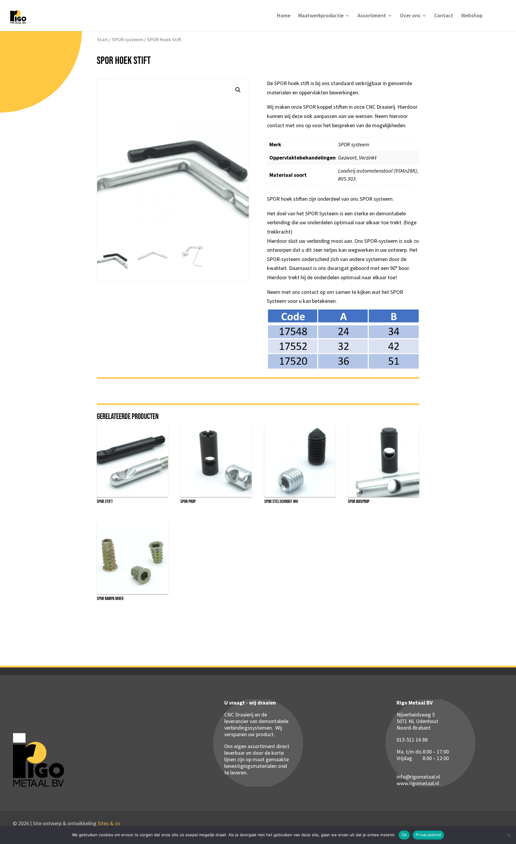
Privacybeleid (428, 834)
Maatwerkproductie (321, 16)
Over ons (410, 16)
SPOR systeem (127, 39)
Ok (404, 834)
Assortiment (371, 16)
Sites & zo (109, 823)
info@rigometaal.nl (418, 776)
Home (284, 16)
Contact (443, 16)
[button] (238, 90)
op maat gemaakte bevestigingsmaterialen (256, 762)
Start (102, 39)
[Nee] (509, 835)
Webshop (472, 16)
